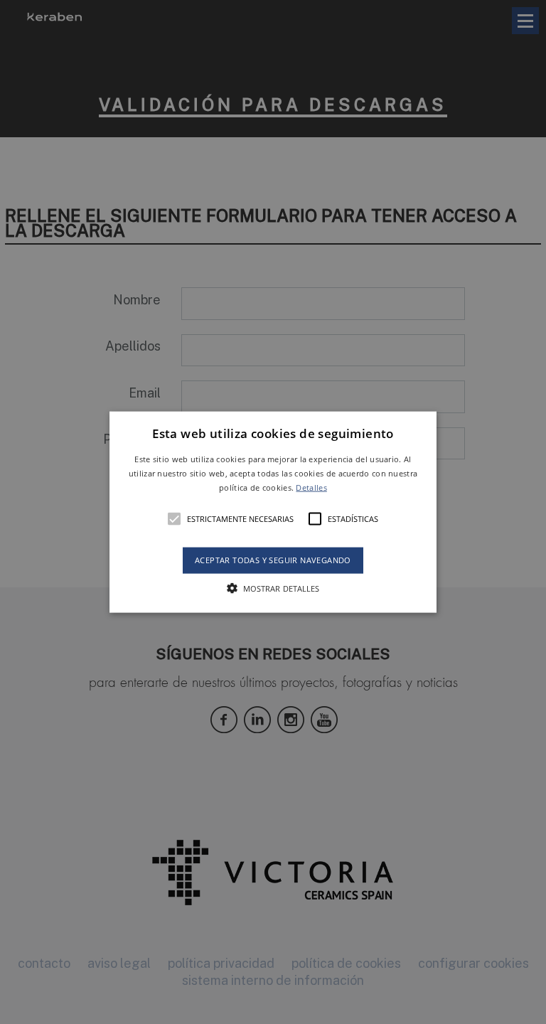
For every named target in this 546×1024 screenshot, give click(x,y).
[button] (273, 512)
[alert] (273, 512)
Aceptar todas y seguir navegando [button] (273, 560)
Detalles (311, 486)
